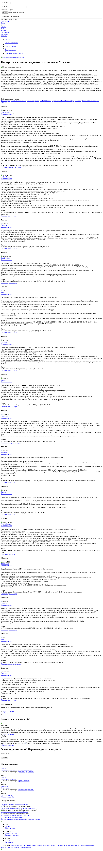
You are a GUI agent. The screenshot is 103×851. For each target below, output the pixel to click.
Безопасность (22, 790)
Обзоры (3, 27)
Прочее (20, 781)
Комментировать (6, 114)
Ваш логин (6, 2)
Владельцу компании (12, 835)
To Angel (43, 101)
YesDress (62, 101)
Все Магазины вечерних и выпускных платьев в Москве (20, 819)
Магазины (4, 34)
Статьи (7, 840)
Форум (3, 28)
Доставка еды (22, 772)
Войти (3, 23)
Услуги (3, 768)
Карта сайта (9, 842)
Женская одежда (18, 57)
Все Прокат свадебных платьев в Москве (15, 815)
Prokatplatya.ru (5, 101)
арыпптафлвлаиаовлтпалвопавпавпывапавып (16, 770)
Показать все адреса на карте (11, 167)
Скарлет (68, 101)
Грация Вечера (76, 101)
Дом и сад (4, 786)
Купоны (3, 30)
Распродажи (5, 32)
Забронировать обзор (8, 797)
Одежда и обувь (7, 57)
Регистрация (5, 21)
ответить (31, 772)
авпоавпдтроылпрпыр (8, 779)
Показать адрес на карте (9, 216)
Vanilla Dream (15, 101)
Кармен (48, 101)
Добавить (4, 757)
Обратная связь (10, 828)
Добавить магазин (11, 833)
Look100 (23, 101)
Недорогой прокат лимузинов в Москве (14, 812)
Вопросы (4, 36)
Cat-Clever (4, 713)
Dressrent (93, 101)
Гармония (55, 101)
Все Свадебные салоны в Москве (12, 817)
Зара (37, 101)
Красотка (4, 102)
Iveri (97, 101)
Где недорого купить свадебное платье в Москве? (18, 808)
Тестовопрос (5, 788)
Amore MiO (86, 101)
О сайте (7, 826)
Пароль (4, 6)
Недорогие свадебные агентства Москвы (15, 804)
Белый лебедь (31, 101)
